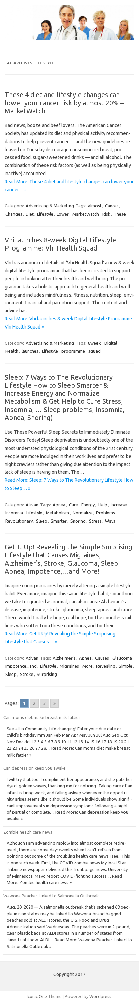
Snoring (78, 520)
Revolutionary (19, 520)
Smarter (59, 520)
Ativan (32, 504)
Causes (102, 658)
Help (102, 504)
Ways (110, 520)
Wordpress (100, 996)
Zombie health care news (27, 832)
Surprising (47, 674)
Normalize (83, 512)
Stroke (26, 674)
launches (30, 351)
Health (11, 351)
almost (95, 205)
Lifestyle (45, 213)
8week (94, 343)
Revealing (105, 666)
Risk (106, 213)
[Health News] (69, 38)
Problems (105, 512)
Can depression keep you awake (34, 768)
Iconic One (37, 996)
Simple (125, 666)
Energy (88, 504)
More (87, 666)
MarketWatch (85, 213)
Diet (30, 213)
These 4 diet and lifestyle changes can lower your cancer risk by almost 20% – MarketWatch (64, 103)
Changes (13, 213)
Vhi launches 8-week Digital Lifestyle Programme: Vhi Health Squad (60, 244)
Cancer (111, 205)
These (120, 213)
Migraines (69, 666)
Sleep (41, 520)
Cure (73, 504)
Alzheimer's (64, 658)
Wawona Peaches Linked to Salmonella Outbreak (51, 895)
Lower (63, 213)
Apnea (59, 504)
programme (73, 351)
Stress (95, 520)
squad (94, 351)
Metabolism (57, 512)
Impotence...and (21, 666)
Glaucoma (122, 658)
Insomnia (14, 512)
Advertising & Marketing (50, 205)
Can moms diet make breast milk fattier (41, 717)
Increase (119, 504)
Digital (110, 343)
